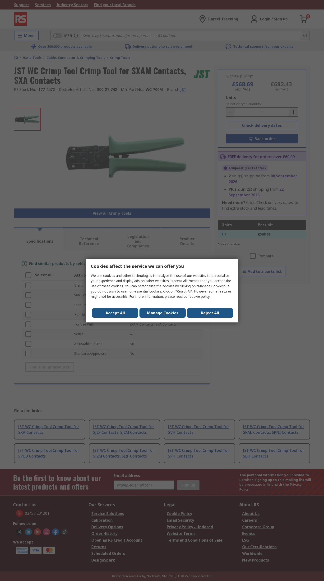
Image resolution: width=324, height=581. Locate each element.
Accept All (115, 313)
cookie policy (199, 296)
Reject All (210, 313)
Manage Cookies (162, 313)
